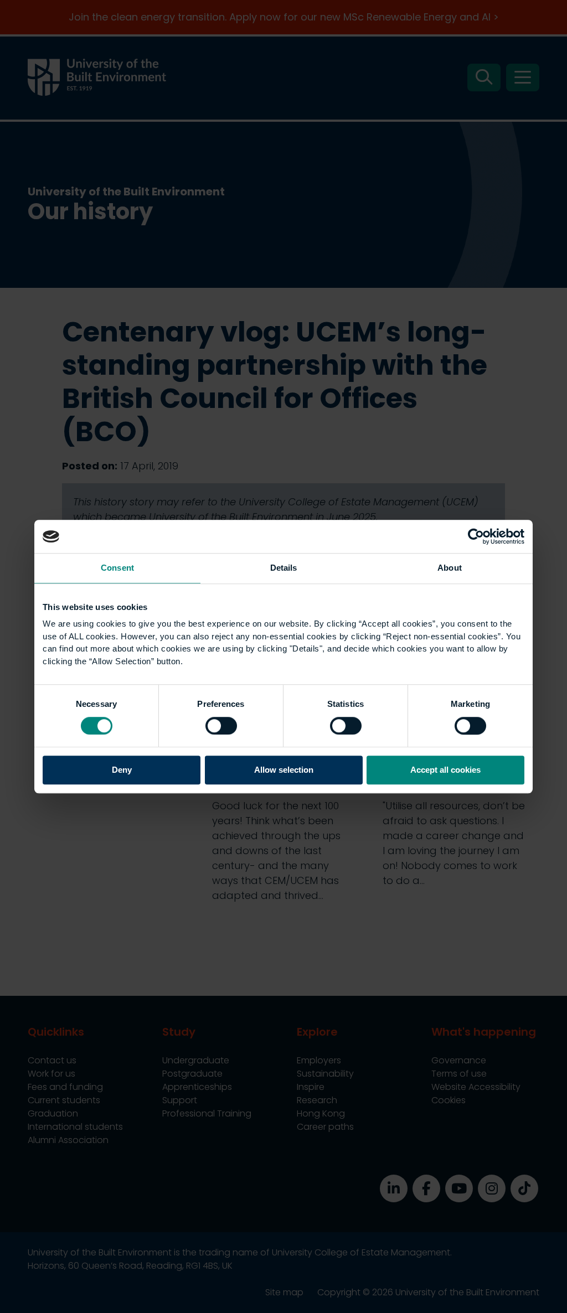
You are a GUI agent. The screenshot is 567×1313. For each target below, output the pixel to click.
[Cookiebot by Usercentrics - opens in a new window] (475, 536)
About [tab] (449, 567)
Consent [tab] (117, 567)
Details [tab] (283, 567)
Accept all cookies (445, 770)
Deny (122, 770)
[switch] (221, 726)
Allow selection (283, 770)
